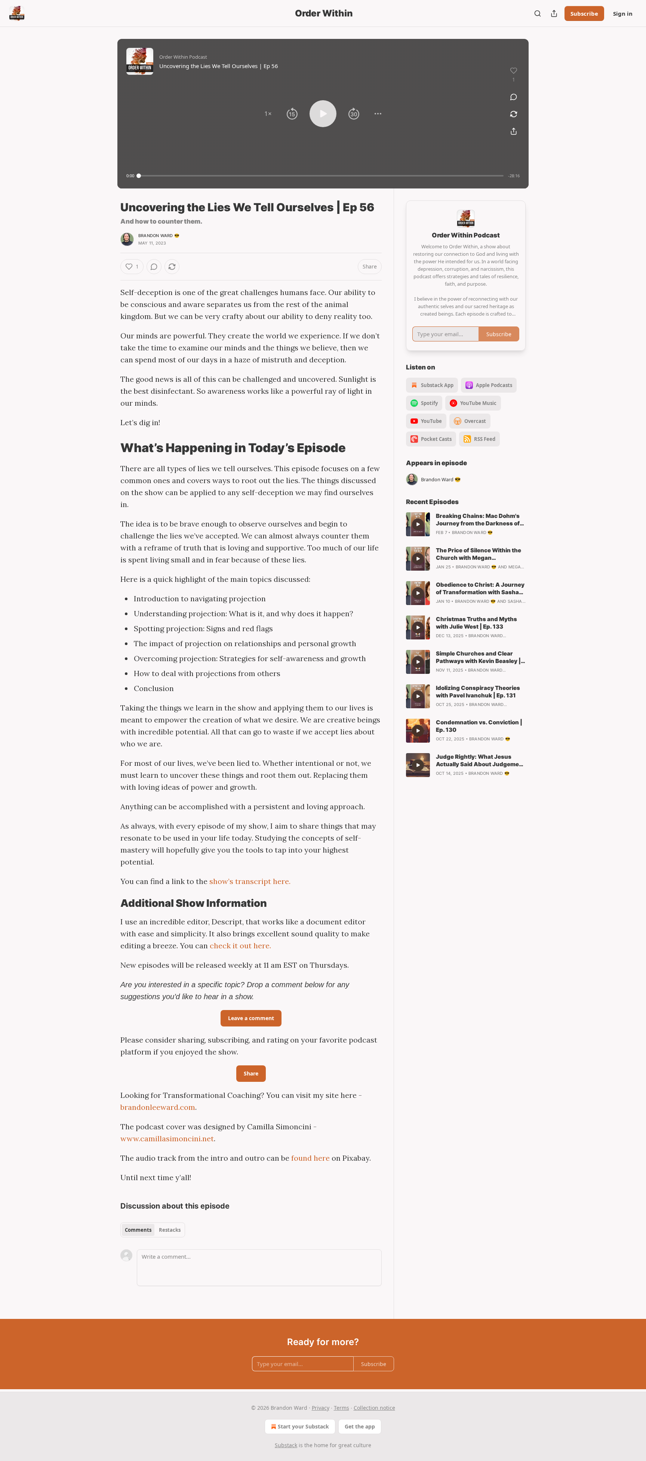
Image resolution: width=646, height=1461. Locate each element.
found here (310, 1158)
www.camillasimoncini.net (167, 1138)
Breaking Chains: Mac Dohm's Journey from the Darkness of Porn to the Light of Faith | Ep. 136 (478, 519)
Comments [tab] (138, 1230)
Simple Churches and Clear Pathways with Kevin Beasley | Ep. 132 (478, 657)
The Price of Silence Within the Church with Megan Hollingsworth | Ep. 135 (478, 554)
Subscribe (584, 13)
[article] (466, 524)
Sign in (623, 13)
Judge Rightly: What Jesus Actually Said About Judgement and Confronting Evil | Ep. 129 (480, 760)
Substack (286, 1445)
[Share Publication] (554, 13)
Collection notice (374, 1407)
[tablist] (152, 1229)
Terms (341, 1407)
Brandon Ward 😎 (158, 235)
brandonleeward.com (157, 1107)
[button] (268, 113)
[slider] (321, 175)
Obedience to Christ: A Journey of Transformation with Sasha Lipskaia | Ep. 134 (480, 588)
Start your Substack (303, 1426)
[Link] (110, 448)
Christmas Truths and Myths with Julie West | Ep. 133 (476, 623)
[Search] (537, 13)
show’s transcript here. (249, 881)
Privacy (320, 1407)
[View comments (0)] (514, 97)
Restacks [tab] (170, 1230)
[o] (418, 524)
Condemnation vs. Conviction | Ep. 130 (479, 726)
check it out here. (240, 945)
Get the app (360, 1426)
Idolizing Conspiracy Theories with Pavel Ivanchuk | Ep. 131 (478, 691)
